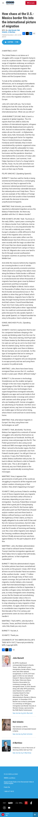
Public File (7, 787)
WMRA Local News (9, 778)
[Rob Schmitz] (6, 725)
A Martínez (11, 32)
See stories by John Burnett (23, 713)
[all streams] (35, 814)
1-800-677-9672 (9, 791)
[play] (3, 815)
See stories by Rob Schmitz (22, 734)
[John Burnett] (6, 661)
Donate (31, 3)
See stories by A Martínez (22, 753)
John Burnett (12, 30)
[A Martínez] (6, 746)
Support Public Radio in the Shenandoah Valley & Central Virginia (19, 782)
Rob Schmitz (18, 722)
